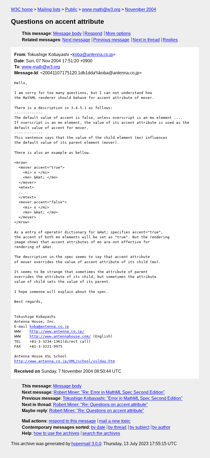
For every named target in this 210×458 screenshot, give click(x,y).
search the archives (101, 433)
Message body (67, 33)
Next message (76, 39)
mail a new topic (114, 421)
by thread (117, 427)
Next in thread (146, 39)
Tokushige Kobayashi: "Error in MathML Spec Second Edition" (123, 398)
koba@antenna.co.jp (93, 54)
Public (71, 9)
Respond (93, 33)
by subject (139, 427)
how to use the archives (56, 433)
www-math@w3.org (101, 9)
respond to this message (72, 421)
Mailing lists (48, 9)
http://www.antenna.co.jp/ (57, 331)
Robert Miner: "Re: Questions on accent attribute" (100, 404)
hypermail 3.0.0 (86, 443)
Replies (170, 39)
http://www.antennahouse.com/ (60, 336)
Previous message (111, 39)
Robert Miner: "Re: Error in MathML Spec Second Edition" (109, 392)
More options (118, 33)
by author (161, 427)
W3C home (22, 9)
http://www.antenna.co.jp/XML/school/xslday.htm (64, 361)
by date (98, 427)
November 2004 (140, 9)
